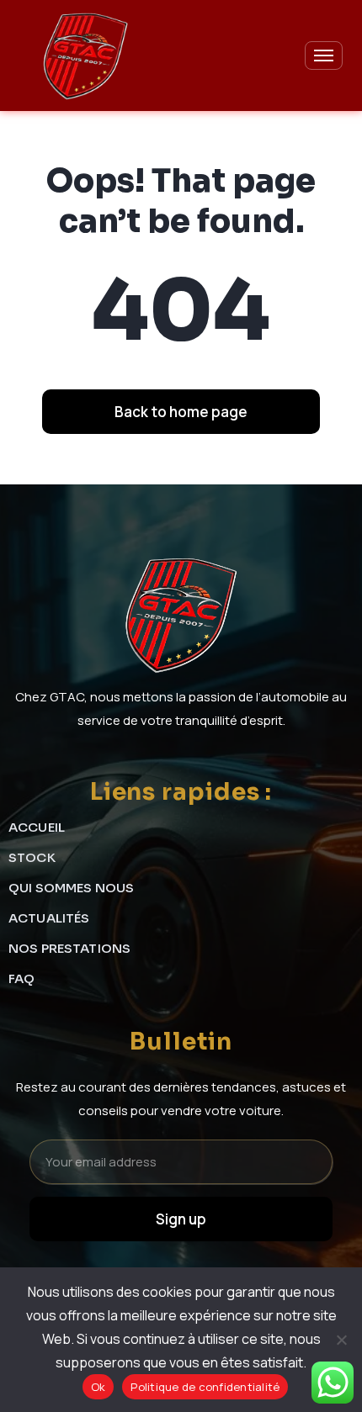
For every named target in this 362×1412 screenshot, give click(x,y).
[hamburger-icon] (324, 55)
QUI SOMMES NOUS (71, 888)
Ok (98, 1386)
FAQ (21, 978)
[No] (341, 1339)
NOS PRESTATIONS (69, 948)
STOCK (32, 857)
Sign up (181, 1219)
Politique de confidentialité (204, 1386)
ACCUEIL (36, 827)
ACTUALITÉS (49, 918)
